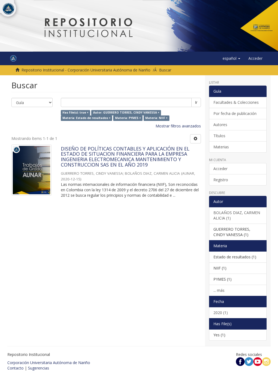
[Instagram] (266, 361)
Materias (221, 146)
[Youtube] (257, 361)
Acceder (220, 168)
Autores (220, 124)
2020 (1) (220, 312)
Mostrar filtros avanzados (178, 126)
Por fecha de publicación (235, 113)
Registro (220, 179)
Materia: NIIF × (156, 118)
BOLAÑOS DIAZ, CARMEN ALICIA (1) (236, 215)
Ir (196, 102)
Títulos (219, 135)
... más (219, 290)
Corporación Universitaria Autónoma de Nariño (48, 362)
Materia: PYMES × (128, 118)
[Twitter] (249, 361)
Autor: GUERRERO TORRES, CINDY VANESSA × (126, 113)
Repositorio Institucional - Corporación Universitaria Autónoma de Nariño (85, 70)
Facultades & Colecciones (236, 102)
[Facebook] (240, 361)
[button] (231, 58)
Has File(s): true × (75, 113)
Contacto (15, 368)
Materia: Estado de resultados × (86, 118)
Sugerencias (38, 368)
